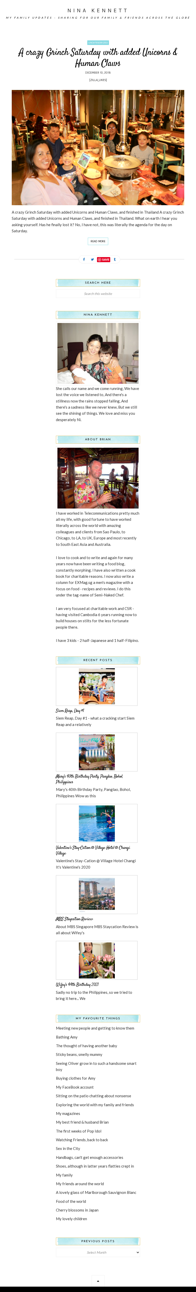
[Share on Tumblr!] (115, 259)
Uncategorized (98, 42)
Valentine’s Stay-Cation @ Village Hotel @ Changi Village (93, 851)
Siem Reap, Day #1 (70, 711)
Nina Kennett (98, 10)
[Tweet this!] (92, 259)
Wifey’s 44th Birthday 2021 (77, 985)
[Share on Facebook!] (84, 259)
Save (105, 259)
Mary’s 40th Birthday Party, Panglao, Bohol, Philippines (89, 779)
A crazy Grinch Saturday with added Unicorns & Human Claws (98, 58)
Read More (98, 241)
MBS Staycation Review (74, 919)
